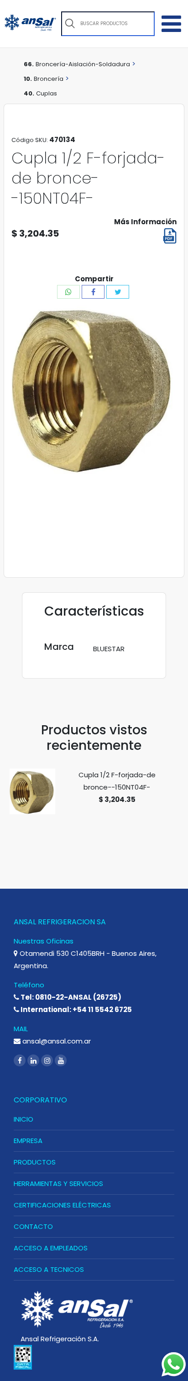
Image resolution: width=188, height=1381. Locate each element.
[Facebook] (93, 292)
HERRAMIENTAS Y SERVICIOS (58, 1183)
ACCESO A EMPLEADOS (51, 1248)
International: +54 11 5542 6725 (75, 1009)
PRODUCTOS (35, 1162)
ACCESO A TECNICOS (49, 1269)
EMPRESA (28, 1140)
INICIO (23, 1119)
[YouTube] (61, 1060)
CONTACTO (33, 1226)
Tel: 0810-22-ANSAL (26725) (70, 997)
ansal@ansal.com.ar (56, 1041)
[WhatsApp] (68, 292)
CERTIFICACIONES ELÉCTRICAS (62, 1205)
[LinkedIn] (34, 1060)
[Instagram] (48, 1060)
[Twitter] (117, 292)
